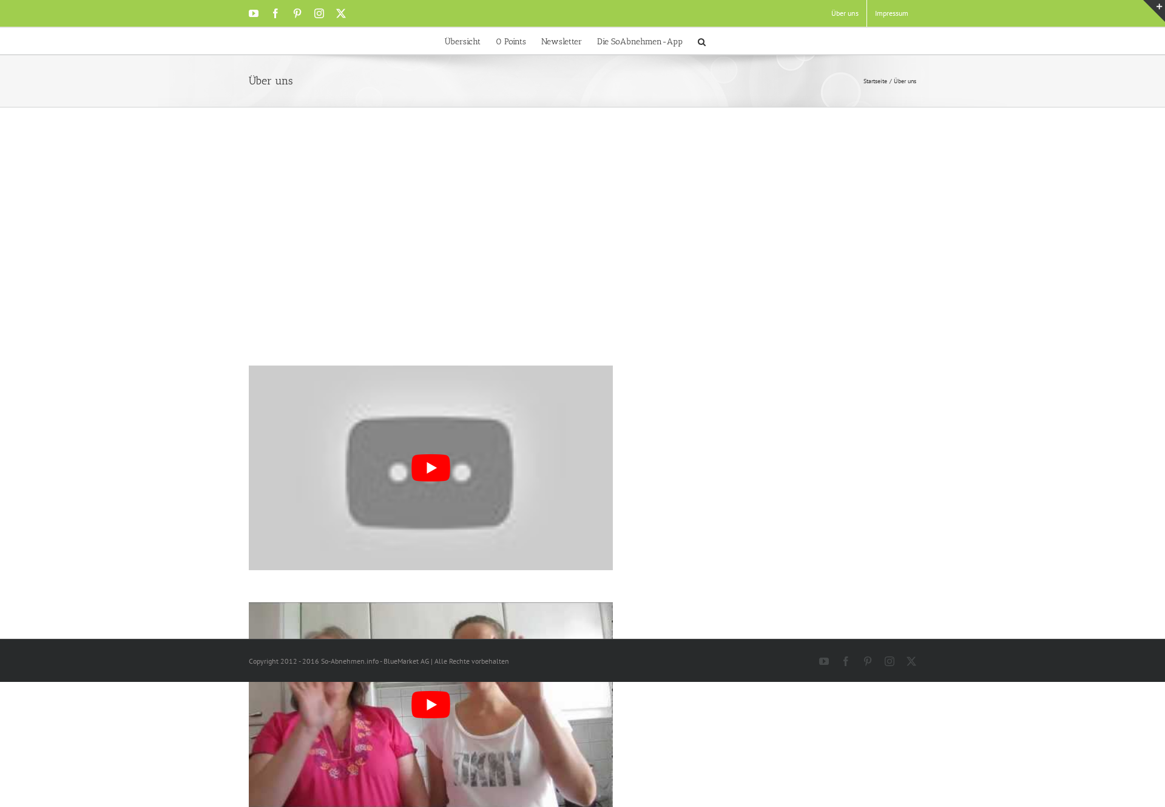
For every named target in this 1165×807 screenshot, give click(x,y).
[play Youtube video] (431, 704)
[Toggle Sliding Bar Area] (1154, 11)
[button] (702, 41)
